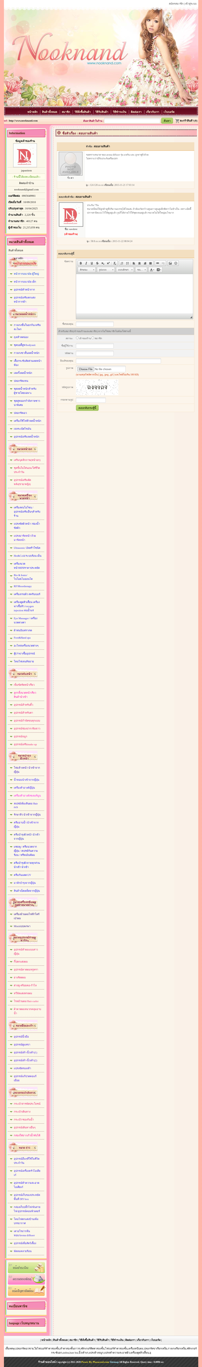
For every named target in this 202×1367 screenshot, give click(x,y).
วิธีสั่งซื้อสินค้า (83, 111)
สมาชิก (66, 111)
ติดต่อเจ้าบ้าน (26, 183)
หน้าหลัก (32, 111)
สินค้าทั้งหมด (50, 111)
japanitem (26, 170)
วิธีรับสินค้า (102, 111)
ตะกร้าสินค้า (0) (188, 120)
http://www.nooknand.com (23, 120)
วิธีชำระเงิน (120, 111)
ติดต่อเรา (136, 111)
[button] (80, 263)
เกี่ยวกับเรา (153, 111)
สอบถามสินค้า (102, 146)
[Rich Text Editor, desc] (134, 294)
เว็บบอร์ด (169, 111)
